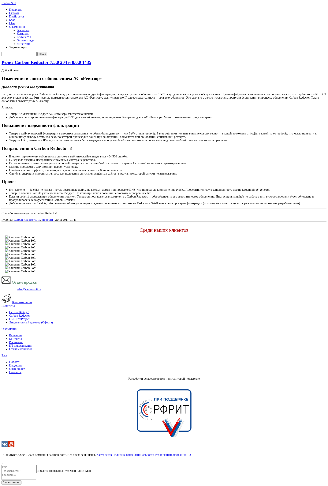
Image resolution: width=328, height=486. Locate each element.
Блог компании (22, 302)
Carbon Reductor (19, 315)
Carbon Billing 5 (19, 312)
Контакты (23, 33)
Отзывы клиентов (20, 349)
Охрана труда (25, 40)
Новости (47, 219)
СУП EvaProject (19, 319)
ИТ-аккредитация (20, 345)
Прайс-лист (16, 16)
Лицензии (23, 43)
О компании (17, 26)
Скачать (14, 13)
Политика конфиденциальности (133, 454)
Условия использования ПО (173, 454)
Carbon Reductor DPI (27, 219)
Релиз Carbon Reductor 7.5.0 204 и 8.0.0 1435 (46, 62)
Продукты (15, 9)
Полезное (15, 372)
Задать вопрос (11, 482)
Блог (12, 19)
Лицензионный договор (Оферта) (31, 322)
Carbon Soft (9, 3)
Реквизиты (24, 37)
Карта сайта (104, 454)
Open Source (17, 368)
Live (12, 23)
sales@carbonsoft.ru (29, 289)
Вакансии (23, 30)
